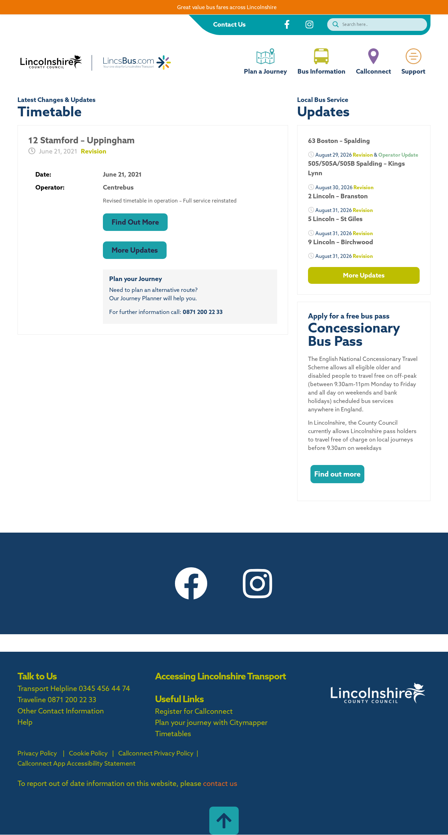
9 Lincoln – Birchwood (340, 242)
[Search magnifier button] (334, 24)
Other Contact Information (61, 710)
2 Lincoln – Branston (338, 196)
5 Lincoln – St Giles (335, 219)
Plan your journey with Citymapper (211, 722)
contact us (220, 783)
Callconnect (373, 71)
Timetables (173, 733)
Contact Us (229, 24)
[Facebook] (191, 583)
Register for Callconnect (194, 711)
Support (413, 71)
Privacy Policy (37, 753)
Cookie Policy (88, 753)
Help (25, 722)
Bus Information (321, 71)
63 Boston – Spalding (339, 141)
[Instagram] (257, 583)
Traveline (32, 699)
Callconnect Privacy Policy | (157, 753)
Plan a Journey (265, 71)
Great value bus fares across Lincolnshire (226, 7)
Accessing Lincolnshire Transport (220, 676)
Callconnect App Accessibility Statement (76, 763)
